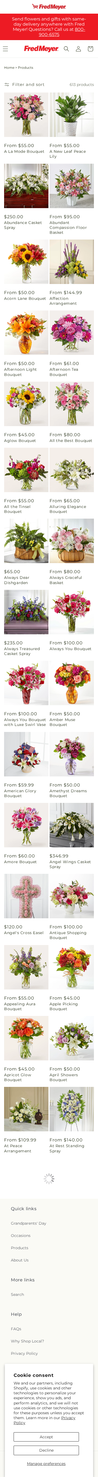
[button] (66, 49)
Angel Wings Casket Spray (70, 864)
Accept (46, 1436)
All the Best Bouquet (71, 440)
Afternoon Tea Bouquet (64, 372)
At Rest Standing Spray (67, 1148)
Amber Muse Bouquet (62, 722)
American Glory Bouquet (20, 793)
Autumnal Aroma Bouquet (67, 1290)
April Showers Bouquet (64, 1077)
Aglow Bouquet (20, 440)
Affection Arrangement (63, 301)
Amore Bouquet (20, 861)
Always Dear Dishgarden (17, 580)
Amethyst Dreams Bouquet (68, 793)
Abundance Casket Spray (23, 225)
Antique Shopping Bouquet (68, 935)
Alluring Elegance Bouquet (68, 509)
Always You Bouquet (71, 648)
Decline (46, 1450)
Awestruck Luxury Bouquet (68, 1362)
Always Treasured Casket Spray (22, 651)
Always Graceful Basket (66, 580)
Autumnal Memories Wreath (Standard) (25, 1362)
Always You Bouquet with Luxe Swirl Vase (25, 722)
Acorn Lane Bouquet (25, 298)
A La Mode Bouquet (24, 151)
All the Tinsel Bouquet (17, 509)
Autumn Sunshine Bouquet (22, 1290)
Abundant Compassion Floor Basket (68, 227)
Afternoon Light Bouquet (20, 372)
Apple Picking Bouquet (64, 1006)
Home (9, 67)
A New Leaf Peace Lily (68, 154)
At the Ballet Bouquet (17, 1219)
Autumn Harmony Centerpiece (68, 1219)
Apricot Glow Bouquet (17, 1077)
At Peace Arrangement (18, 1148)
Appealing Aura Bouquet (19, 1006)
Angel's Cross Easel (24, 932)
